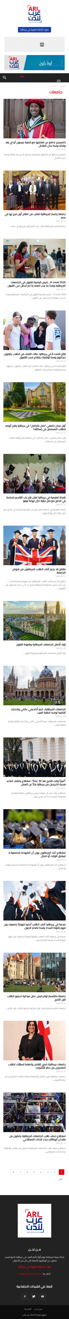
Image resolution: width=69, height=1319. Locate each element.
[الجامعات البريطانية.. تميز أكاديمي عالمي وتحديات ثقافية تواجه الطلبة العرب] (34, 685)
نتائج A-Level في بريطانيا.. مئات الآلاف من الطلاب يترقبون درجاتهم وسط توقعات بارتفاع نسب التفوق (35, 355)
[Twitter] (33, 1296)
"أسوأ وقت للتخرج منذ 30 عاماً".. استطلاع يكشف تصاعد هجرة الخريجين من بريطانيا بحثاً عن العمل (36, 782)
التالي (60, 1179)
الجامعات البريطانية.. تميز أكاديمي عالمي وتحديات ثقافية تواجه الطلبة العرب (38, 711)
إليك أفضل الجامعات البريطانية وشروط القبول (41, 644)
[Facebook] (24, 1296)
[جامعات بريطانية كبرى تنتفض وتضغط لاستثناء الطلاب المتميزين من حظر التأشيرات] (34, 1040)
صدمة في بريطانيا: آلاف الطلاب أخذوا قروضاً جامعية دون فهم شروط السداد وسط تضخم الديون (35, 926)
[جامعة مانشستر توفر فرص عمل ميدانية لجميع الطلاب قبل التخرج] (34, 972)
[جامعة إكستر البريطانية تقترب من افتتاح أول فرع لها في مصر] (34, 190)
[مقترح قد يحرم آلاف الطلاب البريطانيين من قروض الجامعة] (34, 545)
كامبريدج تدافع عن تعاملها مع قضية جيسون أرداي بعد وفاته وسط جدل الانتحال (35, 144)
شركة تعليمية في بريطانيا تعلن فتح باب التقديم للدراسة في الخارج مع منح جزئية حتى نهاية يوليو (36, 499)
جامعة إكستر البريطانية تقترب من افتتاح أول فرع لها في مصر (35, 215)
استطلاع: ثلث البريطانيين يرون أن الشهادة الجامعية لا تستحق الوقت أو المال (37, 854)
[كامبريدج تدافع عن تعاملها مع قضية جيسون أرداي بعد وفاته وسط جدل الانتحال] (34, 118)
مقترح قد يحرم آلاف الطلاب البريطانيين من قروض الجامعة (39, 571)
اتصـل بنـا (27, 1309)
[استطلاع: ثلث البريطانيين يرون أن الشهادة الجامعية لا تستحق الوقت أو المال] (34, 829)
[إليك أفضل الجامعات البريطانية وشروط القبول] (34, 620)
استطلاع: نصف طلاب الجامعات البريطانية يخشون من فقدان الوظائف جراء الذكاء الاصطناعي (37, 1137)
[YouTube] (42, 1296)
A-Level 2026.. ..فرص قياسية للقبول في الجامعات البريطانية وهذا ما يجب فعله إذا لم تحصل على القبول (37, 284)
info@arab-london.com (30, 1274)
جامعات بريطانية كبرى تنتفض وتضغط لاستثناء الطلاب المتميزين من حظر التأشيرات (37, 1066)
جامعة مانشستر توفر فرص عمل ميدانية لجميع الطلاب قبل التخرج (36, 998)
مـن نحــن (38, 1309)
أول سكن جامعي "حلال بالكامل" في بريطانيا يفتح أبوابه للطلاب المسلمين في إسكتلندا (35, 427)
